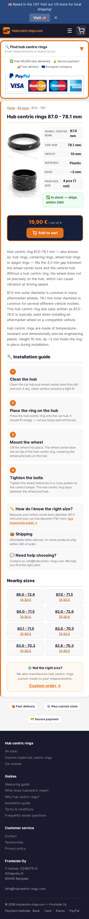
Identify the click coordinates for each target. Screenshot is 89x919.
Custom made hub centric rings (28, 757)
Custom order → (45, 685)
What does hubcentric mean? (26, 790)
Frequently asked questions (25, 815)
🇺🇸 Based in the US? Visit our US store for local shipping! (44, 6)
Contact (11, 836)
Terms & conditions (19, 809)
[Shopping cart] (81, 31)
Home (11, 108)
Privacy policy (15, 848)
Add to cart (48, 233)
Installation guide (17, 803)
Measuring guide (17, 784)
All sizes (23, 108)
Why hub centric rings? (22, 797)
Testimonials (14, 842)
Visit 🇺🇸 (39, 18)
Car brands (13, 764)
